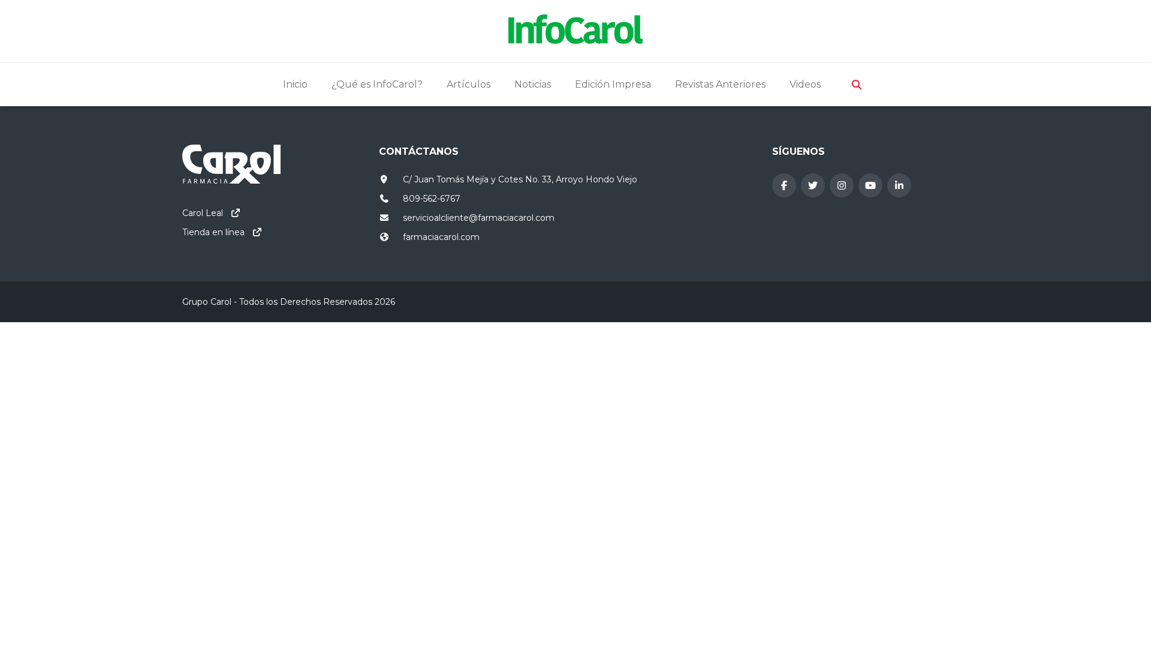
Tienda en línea (213, 232)
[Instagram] (842, 185)
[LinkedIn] (899, 185)
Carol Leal (202, 213)
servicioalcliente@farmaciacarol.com (479, 217)
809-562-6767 (431, 198)
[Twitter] (813, 185)
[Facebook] (784, 185)
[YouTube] (870, 185)
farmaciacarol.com (441, 237)
